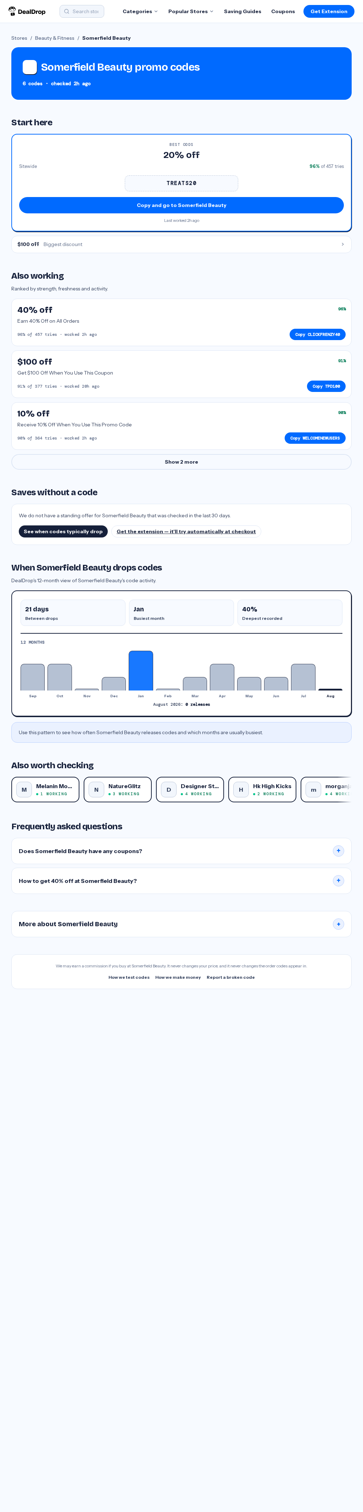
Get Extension (329, 11)
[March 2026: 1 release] (195, 683)
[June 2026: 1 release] (276, 683)
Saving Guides (242, 11)
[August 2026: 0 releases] (330, 689)
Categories (137, 11)
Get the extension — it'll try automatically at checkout (186, 531)
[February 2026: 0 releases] (168, 689)
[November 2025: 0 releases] (87, 689)
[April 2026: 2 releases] (222, 677)
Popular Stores (188, 11)
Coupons (283, 11)
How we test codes (129, 977)
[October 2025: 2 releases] (60, 677)
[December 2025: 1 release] (114, 683)
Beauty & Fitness (54, 38)
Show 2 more (181, 462)
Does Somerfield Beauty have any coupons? (180, 851)
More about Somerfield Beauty (180, 924)
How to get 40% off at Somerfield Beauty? (180, 881)
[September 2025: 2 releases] (33, 677)
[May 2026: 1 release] (249, 683)
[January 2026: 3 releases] (141, 671)
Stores (19, 38)
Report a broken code (231, 977)
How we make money (178, 977)
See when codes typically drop (63, 531)
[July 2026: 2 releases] (303, 677)
